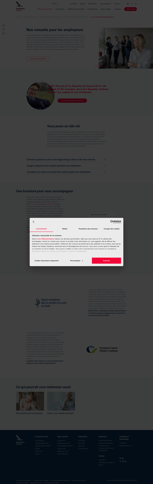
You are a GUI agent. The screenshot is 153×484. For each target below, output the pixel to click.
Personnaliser (75, 261)
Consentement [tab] (41, 229)
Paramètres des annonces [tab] (88, 229)
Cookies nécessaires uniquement (47, 261)
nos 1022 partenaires (46, 239)
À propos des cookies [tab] (112, 229)
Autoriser (106, 261)
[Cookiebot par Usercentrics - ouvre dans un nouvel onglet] (112, 221)
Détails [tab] (64, 229)
